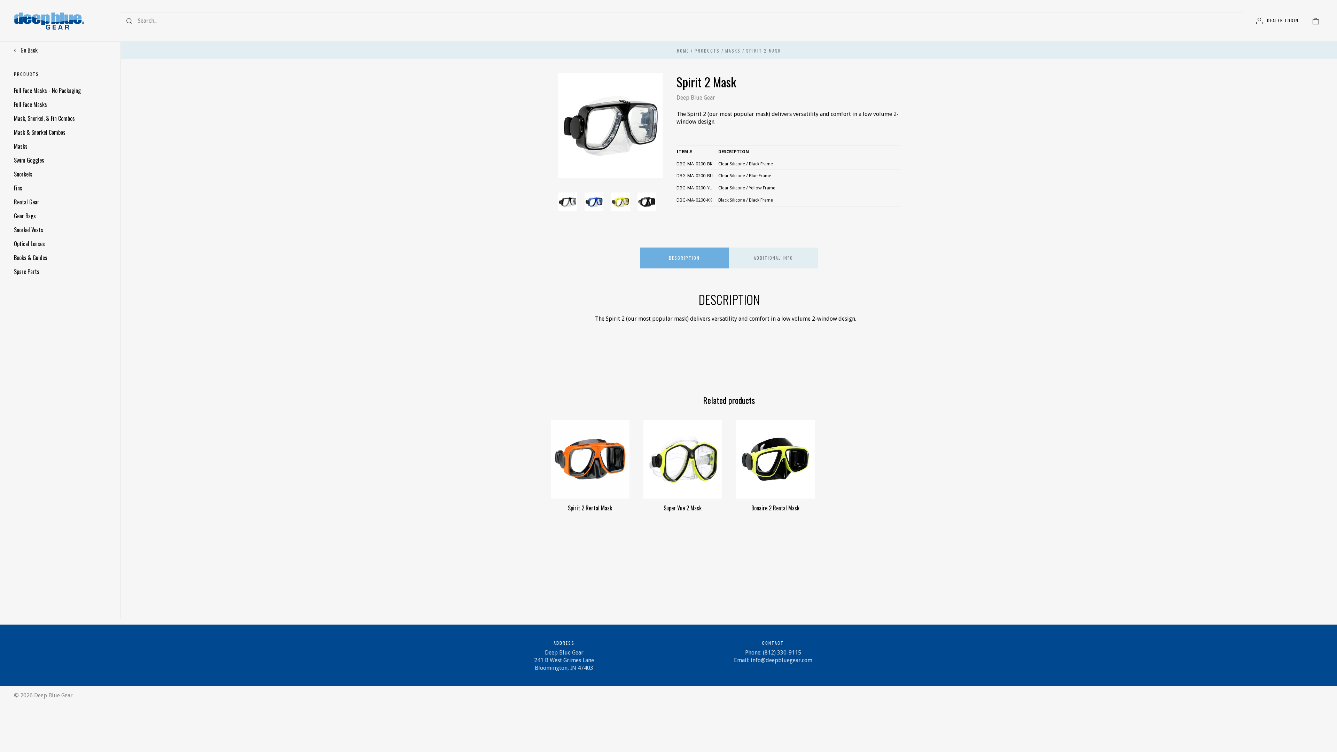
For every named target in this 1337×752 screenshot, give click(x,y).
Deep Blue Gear (696, 97)
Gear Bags (25, 216)
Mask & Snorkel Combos (39, 132)
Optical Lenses (29, 244)
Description (684, 258)
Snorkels (23, 174)
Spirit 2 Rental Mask (590, 508)
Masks (21, 146)
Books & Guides (30, 257)
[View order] (1316, 20)
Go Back (28, 50)
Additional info (773, 258)
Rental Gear (26, 202)
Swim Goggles (29, 160)
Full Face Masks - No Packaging (47, 90)
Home (683, 51)
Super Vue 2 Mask (683, 508)
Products (707, 51)
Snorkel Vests (28, 230)
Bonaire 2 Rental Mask (775, 508)
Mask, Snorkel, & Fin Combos (44, 118)
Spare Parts (26, 271)
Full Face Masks (30, 104)
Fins (18, 188)
